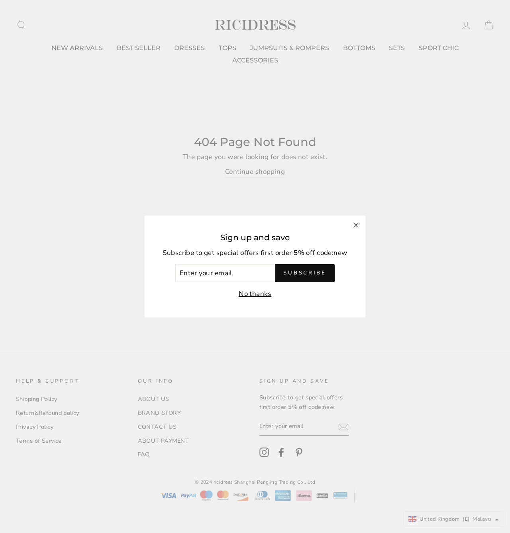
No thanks (255, 293)
